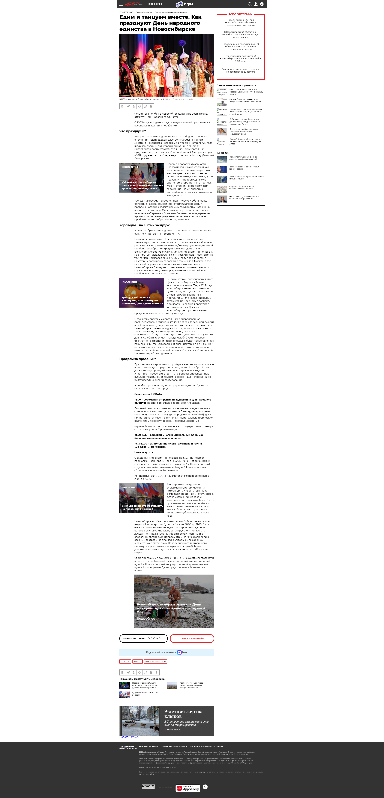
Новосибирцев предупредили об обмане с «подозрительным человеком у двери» (241, 46)
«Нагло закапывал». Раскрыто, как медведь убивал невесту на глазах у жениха (246, 91)
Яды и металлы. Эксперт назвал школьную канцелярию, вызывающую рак (244, 131)
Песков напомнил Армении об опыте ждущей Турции (246, 178)
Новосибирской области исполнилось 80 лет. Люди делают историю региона (145, 685)
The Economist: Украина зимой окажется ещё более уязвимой (243, 158)
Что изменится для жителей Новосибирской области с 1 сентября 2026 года (240, 58)
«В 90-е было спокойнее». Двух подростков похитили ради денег (245, 100)
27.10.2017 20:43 (126, 12)
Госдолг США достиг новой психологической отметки (241, 188)
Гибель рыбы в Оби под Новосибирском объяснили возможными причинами (240, 22)
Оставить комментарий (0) (192, 638)
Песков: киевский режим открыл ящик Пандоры (244, 168)
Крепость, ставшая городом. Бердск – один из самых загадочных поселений (193, 685)
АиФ (191, 99)
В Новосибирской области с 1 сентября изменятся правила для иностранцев (240, 34)
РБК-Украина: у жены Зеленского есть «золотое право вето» (244, 198)
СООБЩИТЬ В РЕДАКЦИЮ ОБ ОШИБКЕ (206, 746)
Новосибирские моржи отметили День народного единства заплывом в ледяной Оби (171, 608)
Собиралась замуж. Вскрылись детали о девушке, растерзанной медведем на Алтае (245, 121)
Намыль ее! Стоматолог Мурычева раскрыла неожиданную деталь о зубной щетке (246, 111)
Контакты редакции (148, 746)
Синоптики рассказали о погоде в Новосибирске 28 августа (241, 70)
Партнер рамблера (165, 787)
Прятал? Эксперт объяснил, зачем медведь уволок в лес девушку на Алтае (245, 141)
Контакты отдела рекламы (174, 746)
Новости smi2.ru (129, 737)
